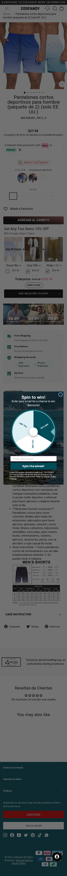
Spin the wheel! (33, 466)
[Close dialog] (60, 394)
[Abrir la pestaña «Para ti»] (56, 856)
